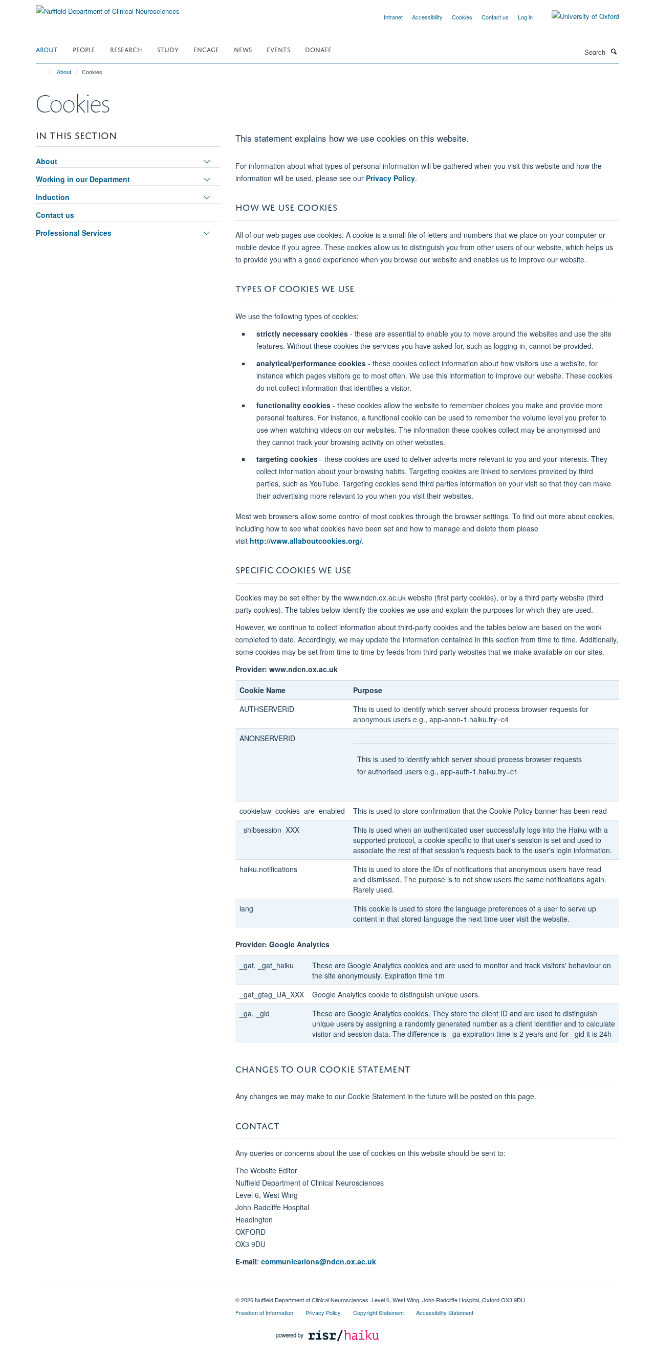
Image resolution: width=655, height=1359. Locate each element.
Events (278, 49)
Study (168, 49)
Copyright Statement (378, 1312)
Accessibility (427, 17)
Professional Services (74, 233)
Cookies (462, 17)
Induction (53, 197)
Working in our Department (83, 179)
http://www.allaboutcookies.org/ (306, 541)
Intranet (393, 17)
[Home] (44, 72)
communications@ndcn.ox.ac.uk (318, 1261)
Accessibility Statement (444, 1312)
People (84, 49)
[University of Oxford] (577, 16)
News (243, 49)
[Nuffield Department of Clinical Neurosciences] (108, 7)
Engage (206, 49)
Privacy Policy (390, 178)
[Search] (613, 51)
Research (126, 49)
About (47, 49)
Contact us (495, 17)
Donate (318, 49)
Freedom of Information (264, 1312)
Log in (525, 17)
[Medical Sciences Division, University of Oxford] (128, 1296)
